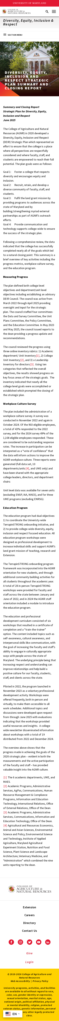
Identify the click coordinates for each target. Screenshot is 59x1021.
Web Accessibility (20, 981)
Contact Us (29, 931)
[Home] (16, 11)
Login (29, 962)
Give (29, 953)
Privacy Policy (40, 981)
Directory (29, 923)
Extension (29, 907)
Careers (29, 915)
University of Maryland (29, 3)
